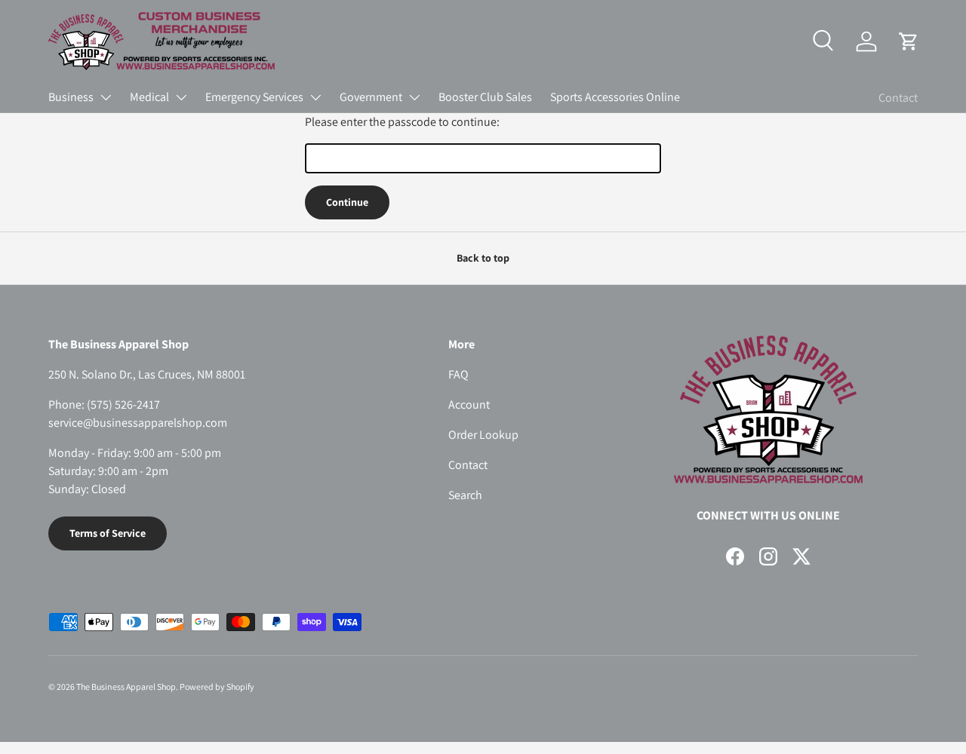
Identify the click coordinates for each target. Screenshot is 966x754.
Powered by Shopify (217, 686)
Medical (149, 97)
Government (371, 97)
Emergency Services (254, 97)
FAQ (458, 374)
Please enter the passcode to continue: (402, 122)
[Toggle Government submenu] (414, 97)
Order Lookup (483, 435)
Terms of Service (107, 533)
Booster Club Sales (485, 97)
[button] (908, 41)
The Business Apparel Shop (126, 686)
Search (465, 495)
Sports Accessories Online (615, 97)
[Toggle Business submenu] (106, 97)
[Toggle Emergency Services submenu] (315, 97)
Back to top (483, 258)
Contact (898, 98)
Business (71, 97)
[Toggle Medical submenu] (181, 97)
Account (469, 404)
